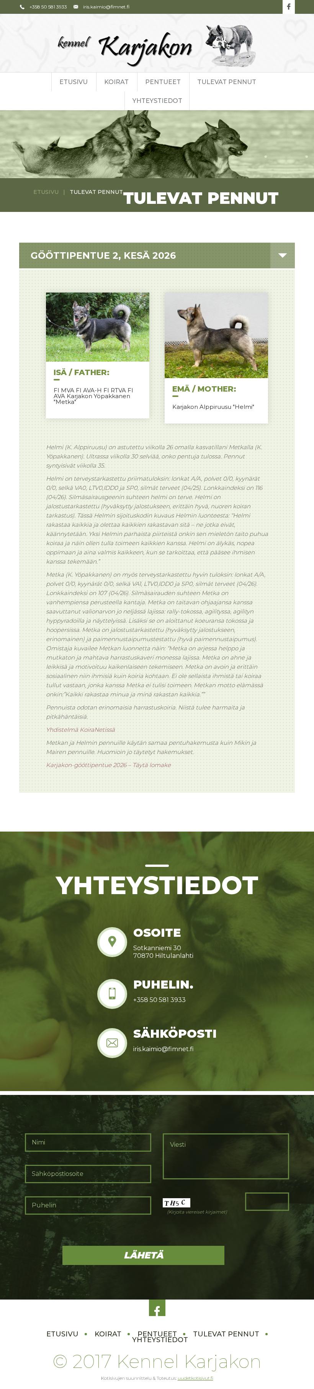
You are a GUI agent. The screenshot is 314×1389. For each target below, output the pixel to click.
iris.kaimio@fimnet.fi (106, 7)
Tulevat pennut (226, 82)
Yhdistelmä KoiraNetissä (80, 729)
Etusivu (73, 82)
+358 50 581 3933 (48, 7)
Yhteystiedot (157, 100)
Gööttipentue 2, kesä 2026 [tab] (103, 255)
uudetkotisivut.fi (195, 1378)
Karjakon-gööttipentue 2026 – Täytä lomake (108, 765)
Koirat (116, 82)
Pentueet (163, 82)
